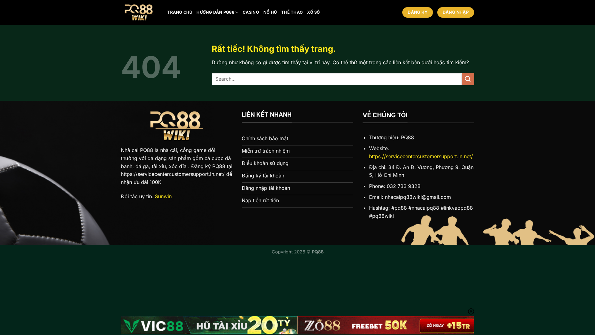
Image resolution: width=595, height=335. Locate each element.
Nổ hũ (270, 12)
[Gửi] (468, 79)
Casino (251, 12)
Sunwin (163, 196)
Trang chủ (179, 12)
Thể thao (292, 12)
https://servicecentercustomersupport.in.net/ (421, 156)
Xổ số (313, 12)
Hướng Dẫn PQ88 (215, 12)
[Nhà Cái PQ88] (139, 12)
